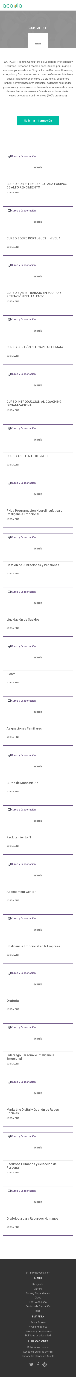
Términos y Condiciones (38, 1331)
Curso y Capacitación (38, 1293)
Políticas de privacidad (38, 1335)
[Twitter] (32, 1364)
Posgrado (38, 1284)
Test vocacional (38, 1302)
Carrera (38, 1288)
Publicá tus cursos (38, 1347)
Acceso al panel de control (38, 1351)
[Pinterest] (45, 1364)
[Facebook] (38, 1364)
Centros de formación (38, 1306)
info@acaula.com (40, 1272)
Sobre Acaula (38, 1322)
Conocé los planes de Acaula (38, 1356)
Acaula (12, 5)
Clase (38, 1297)
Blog (38, 1310)
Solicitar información (38, 120)
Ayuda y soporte (38, 1326)
